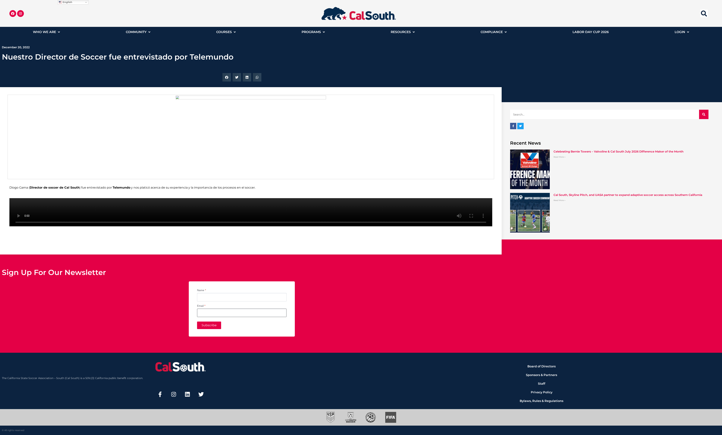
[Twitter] (201, 394)
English (67, 2)
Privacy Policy (541, 392)
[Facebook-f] (160, 394)
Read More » (559, 157)
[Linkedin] (187, 394)
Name (201, 290)
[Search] (703, 114)
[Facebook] (12, 13)
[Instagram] (20, 13)
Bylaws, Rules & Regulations (541, 401)
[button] (704, 13)
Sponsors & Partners (541, 375)
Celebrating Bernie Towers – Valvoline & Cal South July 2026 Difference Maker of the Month (618, 151)
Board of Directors (541, 366)
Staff (541, 383)
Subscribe (209, 325)
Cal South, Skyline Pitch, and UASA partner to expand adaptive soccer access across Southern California (628, 195)
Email (201, 305)
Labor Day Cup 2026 (591, 32)
